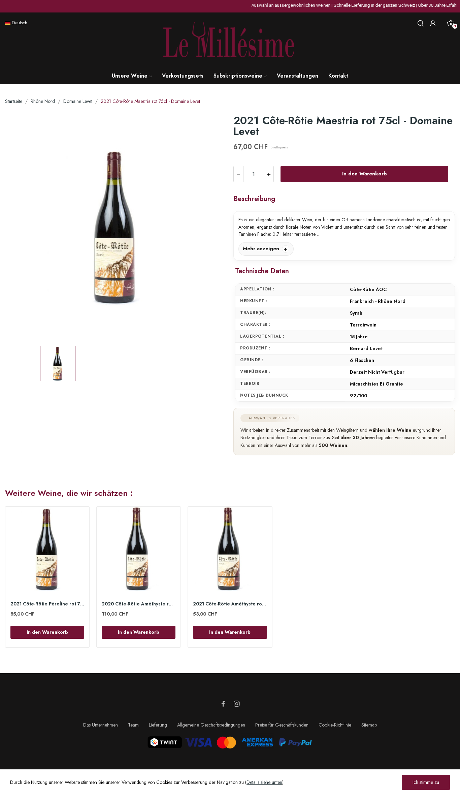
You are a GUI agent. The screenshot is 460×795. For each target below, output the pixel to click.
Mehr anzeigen (261, 248)
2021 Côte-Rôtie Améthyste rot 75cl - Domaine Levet (230, 604)
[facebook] (223, 704)
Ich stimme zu (426, 782)
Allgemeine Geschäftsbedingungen (211, 724)
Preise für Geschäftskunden (281, 724)
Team (133, 724)
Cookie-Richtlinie (335, 724)
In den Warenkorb (364, 173)
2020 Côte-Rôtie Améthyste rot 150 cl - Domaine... (138, 604)
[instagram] (236, 704)
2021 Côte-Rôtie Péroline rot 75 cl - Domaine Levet (47, 604)
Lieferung (158, 724)
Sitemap (369, 724)
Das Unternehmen (100, 724)
